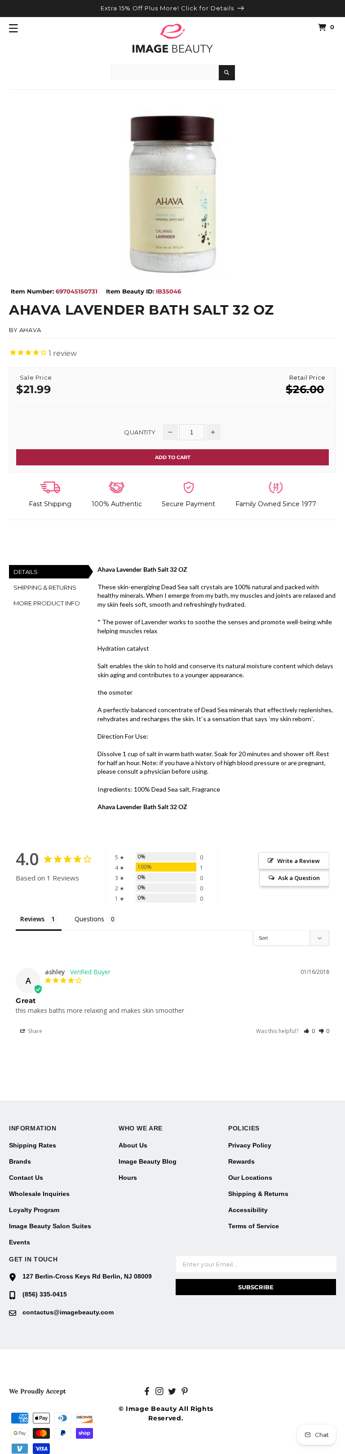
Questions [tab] (89, 919)
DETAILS (25, 571)
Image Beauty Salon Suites (50, 1226)
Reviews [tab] (32, 919)
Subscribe (256, 1287)
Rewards (241, 1161)
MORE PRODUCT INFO (46, 603)
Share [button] (34, 1031)
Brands (20, 1161)
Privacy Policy (249, 1145)
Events (19, 1242)
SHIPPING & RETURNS (44, 587)
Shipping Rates (32, 1145)
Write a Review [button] (298, 861)
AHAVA (30, 329)
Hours (128, 1177)
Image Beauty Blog (148, 1161)
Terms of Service (253, 1226)
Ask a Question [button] (299, 878)
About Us (133, 1145)
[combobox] (165, 72)
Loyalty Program (34, 1209)
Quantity (139, 432)
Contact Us (26, 1177)
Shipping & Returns (258, 1193)
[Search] (227, 72)
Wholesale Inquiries (39, 1193)
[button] (13, 28)
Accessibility (248, 1209)
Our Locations (250, 1177)
